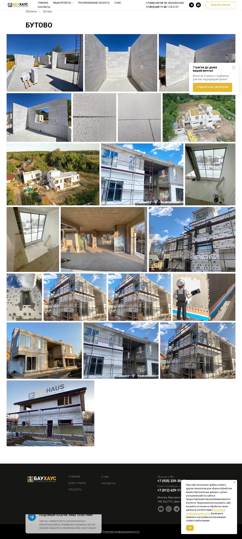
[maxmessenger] (198, 4)
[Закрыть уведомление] (234, 482)
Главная (43, 2)
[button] (220, 5)
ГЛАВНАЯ (74, 476)
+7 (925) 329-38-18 (156, 3)
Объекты (31, 11)
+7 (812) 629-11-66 (156, 7)
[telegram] (191, 4)
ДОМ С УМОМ (77, 483)
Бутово (47, 11)
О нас (117, 2)
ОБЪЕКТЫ (75, 489)
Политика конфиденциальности (121, 531)
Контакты (44, 7)
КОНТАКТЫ (108, 483)
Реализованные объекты (93, 2)
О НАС (105, 476)
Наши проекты (62, 2)
